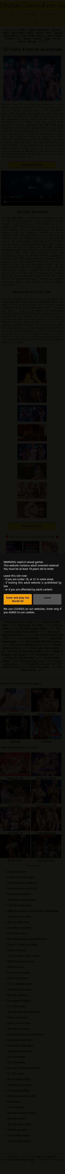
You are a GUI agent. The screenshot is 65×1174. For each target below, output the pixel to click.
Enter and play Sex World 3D (17, 599)
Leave (47, 597)
